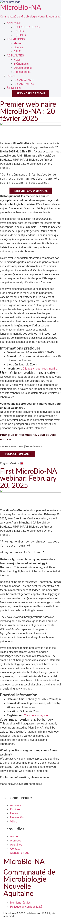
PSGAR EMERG (24, 84)
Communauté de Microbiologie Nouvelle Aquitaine (30, 16)
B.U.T (17, 51)
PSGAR (11, 75)
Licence (18, 47)
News (17, 59)
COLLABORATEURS (27, 27)
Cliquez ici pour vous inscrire (40, 368)
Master (18, 43)
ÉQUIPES (20, 35)
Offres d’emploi (23, 67)
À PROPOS (14, 88)
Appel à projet (22, 71)
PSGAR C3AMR (24, 80)
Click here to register (36, 715)
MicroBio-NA (20, 7)
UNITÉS (19, 31)
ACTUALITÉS (15, 55)
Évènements (21, 63)
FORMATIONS (16, 39)
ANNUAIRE (14, 23)
